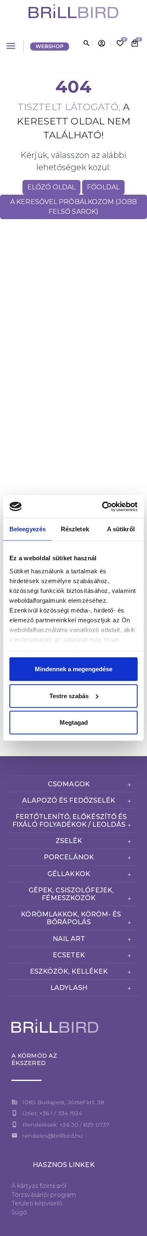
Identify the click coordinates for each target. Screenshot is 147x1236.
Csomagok (69, 784)
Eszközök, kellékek (69, 971)
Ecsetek (69, 955)
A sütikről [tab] (121, 529)
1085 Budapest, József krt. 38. (63, 1102)
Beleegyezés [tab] (27, 529)
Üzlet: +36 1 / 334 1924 (52, 1113)
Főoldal (103, 187)
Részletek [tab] (75, 529)
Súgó (19, 1212)
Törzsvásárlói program (43, 1194)
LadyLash (68, 988)
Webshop (50, 46)
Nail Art (69, 939)
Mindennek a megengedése (73, 669)
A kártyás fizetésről (38, 1185)
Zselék (69, 841)
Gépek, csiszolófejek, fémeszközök (71, 894)
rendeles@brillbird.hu (52, 1135)
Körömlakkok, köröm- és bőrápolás (71, 918)
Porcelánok (69, 857)
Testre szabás (69, 695)
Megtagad (74, 722)
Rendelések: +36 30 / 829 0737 (65, 1124)
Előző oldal (51, 187)
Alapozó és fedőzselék (68, 800)
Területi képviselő (36, 1203)
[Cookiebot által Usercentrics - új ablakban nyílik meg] (104, 506)
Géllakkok (68, 874)
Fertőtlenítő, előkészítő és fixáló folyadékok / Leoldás (69, 820)
